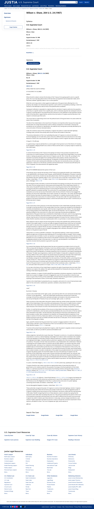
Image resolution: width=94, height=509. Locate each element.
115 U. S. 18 (35, 377)
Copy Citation (13, 27)
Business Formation (52, 456)
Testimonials (71, 491)
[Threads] (19, 507)
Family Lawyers (8, 467)
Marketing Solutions (61, 5)
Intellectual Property (52, 463)
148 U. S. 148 (57, 382)
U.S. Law (10, 8)
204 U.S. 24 (41, 73)
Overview (7, 13)
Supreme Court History (75, 435)
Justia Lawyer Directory (74, 480)
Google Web (59, 415)
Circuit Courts (7, 487)
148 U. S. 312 (59, 385)
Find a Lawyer (8, 5)
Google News (74, 415)
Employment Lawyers (9, 463)
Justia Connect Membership (75, 478)
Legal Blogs (50, 480)
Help (63, 506)
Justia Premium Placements (75, 482)
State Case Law (29, 482)
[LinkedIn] (11, 507)
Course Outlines (72, 463)
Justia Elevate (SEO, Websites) (76, 484)
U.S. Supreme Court (24, 8)
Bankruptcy (29, 456)
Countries (49, 491)
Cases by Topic (30, 435)
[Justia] (10, 2)
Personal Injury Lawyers (10, 470)
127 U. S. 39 (65, 377)
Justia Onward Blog (73, 489)
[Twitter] (23, 507)
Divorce (28, 461)
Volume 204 (41, 8)
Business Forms (51, 482)
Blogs (69, 467)
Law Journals (71, 465)
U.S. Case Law (16, 8)
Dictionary (71, 456)
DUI (27, 463)
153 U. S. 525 (46, 362)
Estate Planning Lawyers (10, 465)
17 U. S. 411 (41, 370)
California (28, 484)
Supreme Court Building (33, 440)
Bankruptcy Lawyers (9, 456)
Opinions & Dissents (33, 63)
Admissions (71, 459)
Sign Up (86, 2)
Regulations (7, 482)
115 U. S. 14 (38, 360)
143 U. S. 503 (68, 264)
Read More (29, 52)
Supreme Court (8, 484)
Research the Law (26, 5)
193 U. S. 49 (76, 179)
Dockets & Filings (8, 491)
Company (59, 506)
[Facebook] (15, 507)
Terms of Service (69, 506)
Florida (27, 487)
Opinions (7, 17)
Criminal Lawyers (8, 461)
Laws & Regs (43, 5)
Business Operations (52, 459)
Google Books (45, 415)
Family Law (28, 467)
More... (6, 472)
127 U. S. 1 (41, 325)
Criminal (28, 459)
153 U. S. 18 (44, 360)
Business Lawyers (9, 459)
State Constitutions (31, 478)
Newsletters (51, 5)
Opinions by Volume (34, 8)
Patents (49, 487)
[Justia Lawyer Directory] (25, 507)
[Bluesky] (21, 507)
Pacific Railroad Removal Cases (38, 372)
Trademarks (50, 489)
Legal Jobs (49, 478)
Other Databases (52, 476)
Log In (80, 2)
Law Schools (35, 5)
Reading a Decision (74, 440)
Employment (50, 461)
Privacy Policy (77, 506)
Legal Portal (53, 506)
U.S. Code (6, 480)
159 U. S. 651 (55, 179)
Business (49, 454)
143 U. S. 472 (54, 264)
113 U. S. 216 (41, 179)
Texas (27, 491)
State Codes (29, 480)
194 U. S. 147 (39, 181)
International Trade (52, 465)
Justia (5, 8)
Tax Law (49, 470)
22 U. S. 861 (77, 370)
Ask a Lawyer (16, 5)
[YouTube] (13, 507)
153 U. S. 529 (53, 362)
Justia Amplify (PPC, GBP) (74, 487)
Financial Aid (71, 461)
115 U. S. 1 (32, 360)
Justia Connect (45, 506)
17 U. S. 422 (48, 370)
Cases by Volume (52, 435)
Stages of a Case (52, 440)
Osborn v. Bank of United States (58, 370)
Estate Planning (30, 465)
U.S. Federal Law (9, 476)
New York (28, 489)
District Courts (8, 489)
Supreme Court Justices (11, 440)
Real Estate (50, 467)
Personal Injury (30, 470)
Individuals (29, 454)
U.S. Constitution (8, 478)
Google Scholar (30, 415)
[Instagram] (17, 507)
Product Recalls (51, 484)
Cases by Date (8, 435)
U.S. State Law (30, 476)
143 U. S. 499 (61, 264)
